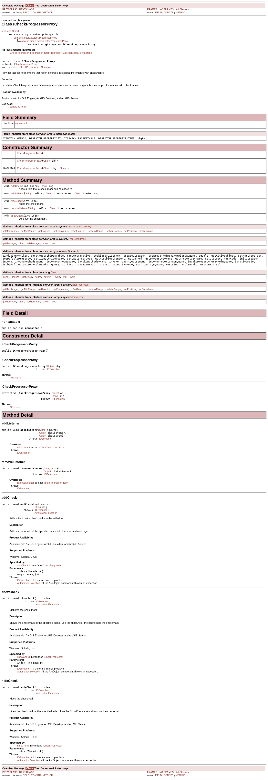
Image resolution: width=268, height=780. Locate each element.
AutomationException (46, 513)
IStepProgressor (52, 53)
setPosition (130, 231)
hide (21, 243)
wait (57, 277)
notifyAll (48, 277)
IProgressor (36, 53)
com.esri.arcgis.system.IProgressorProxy (35, 37)
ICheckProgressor (19, 53)
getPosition (44, 231)
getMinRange (28, 231)
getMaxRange (10, 231)
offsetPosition (78, 231)
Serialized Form (17, 106)
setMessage (33, 243)
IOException (53, 369)
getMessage (9, 243)
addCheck (16, 186)
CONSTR (36, 12)
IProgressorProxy (77, 239)
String (63, 168)
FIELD (26, 12)
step (54, 243)
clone (5, 277)
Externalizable (70, 53)
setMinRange (114, 231)
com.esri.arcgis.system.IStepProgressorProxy (44, 41)
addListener (17, 193)
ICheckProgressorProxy (29, 153)
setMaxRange (95, 231)
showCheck (17, 215)
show (45, 243)
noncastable (21, 123)
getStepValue (61, 231)
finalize (15, 277)
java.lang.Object (10, 31)
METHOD (48, 12)
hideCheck (17, 201)
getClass (27, 277)
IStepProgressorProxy (25, 64)
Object (46, 160)
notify (38, 277)
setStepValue (146, 231)
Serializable (86, 53)
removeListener (19, 208)
